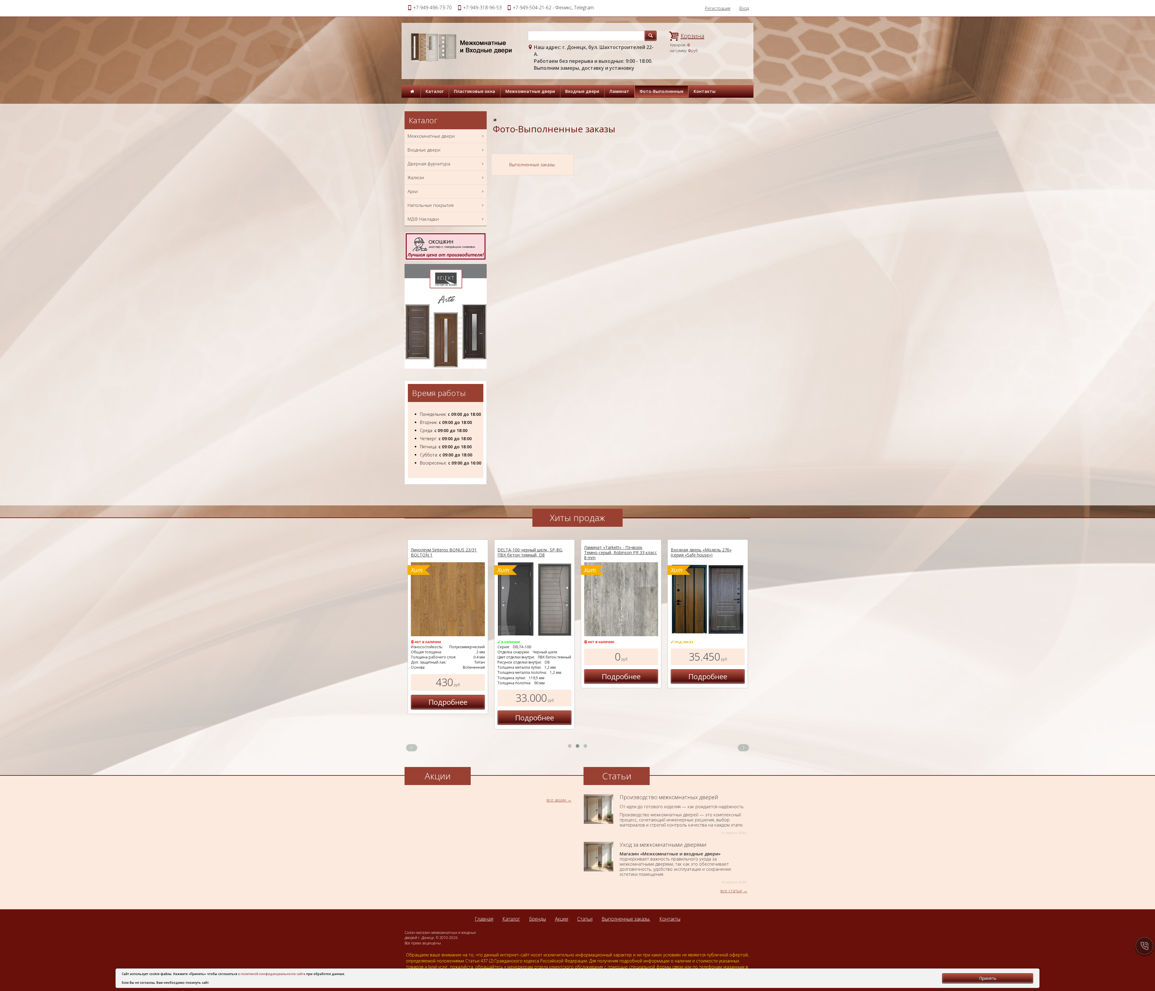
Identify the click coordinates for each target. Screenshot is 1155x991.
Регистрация (717, 8)
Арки (413, 191)
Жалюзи (416, 177)
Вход (744, 8)
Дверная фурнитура (429, 164)
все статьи (731, 891)
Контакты (705, 91)
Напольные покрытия (431, 205)
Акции (561, 919)
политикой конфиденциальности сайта (273, 974)
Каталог (435, 91)
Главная (484, 919)
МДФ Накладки (423, 219)
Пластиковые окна (474, 91)
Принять (987, 978)
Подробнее (448, 702)
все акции (556, 800)
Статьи (585, 919)
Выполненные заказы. (626, 919)
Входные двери (582, 91)
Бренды (537, 919)
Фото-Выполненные (661, 91)
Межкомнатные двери (530, 91)
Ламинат (619, 91)
